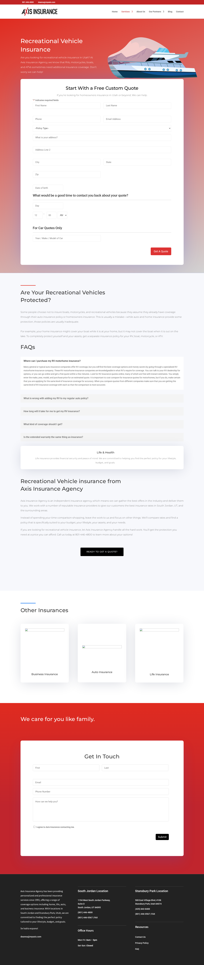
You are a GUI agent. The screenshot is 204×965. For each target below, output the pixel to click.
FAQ (137, 949)
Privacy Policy (142, 943)
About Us (141, 12)
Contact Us (140, 937)
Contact (180, 12)
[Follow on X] (29, 945)
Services (125, 12)
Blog (170, 12)
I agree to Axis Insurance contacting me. (55, 827)
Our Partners (155, 12)
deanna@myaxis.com (31, 936)
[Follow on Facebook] (23, 945)
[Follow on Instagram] (35, 945)
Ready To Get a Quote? (102, 551)
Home (115, 12)
